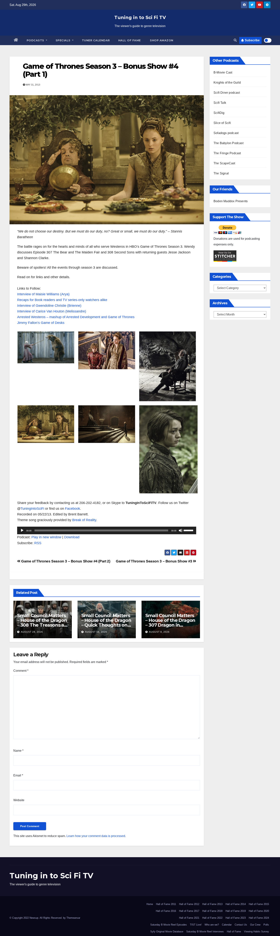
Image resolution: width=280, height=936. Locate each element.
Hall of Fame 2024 (259, 917)
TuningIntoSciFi (32, 508)
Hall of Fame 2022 (212, 917)
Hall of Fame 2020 (259, 911)
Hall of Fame (129, 40)
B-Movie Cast (223, 72)
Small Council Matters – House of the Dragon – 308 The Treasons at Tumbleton (42, 623)
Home (149, 904)
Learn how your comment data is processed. (96, 836)
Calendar (227, 924)
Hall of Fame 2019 (236, 911)
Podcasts (36, 40)
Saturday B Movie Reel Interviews (205, 931)
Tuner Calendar (96, 40)
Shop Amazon (161, 40)
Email (18, 775)
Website (18, 800)
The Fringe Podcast (227, 153)
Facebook (72, 508)
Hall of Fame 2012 (189, 904)
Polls (266, 924)
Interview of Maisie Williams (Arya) (43, 294)
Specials (63, 40)
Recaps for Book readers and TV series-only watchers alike (62, 300)
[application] (106, 530)
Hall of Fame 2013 (212, 904)
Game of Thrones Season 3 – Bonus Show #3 (154, 561)
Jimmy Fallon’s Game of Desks (40, 323)
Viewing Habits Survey (256, 931)
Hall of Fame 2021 (189, 917)
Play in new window (46, 537)
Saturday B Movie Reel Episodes (168, 924)
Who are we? (212, 924)
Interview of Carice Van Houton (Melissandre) (51, 311)
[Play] (22, 530)
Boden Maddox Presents (231, 201)
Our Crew (255, 924)
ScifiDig (219, 112)
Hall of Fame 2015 (259, 904)
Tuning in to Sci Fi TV (140, 17)
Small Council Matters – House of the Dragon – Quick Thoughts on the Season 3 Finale (106, 623)
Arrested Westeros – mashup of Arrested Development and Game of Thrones (75, 317)
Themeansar (73, 917)
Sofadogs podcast (226, 133)
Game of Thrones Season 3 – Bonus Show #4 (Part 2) (65, 561)
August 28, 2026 (32, 632)
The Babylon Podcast (228, 143)
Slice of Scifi (222, 123)
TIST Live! (196, 924)
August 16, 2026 (96, 632)
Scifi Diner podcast (227, 92)
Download (71, 537)
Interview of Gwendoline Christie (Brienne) (49, 305)
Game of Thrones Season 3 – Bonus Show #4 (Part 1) (100, 70)
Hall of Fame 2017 (189, 911)
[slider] (189, 530)
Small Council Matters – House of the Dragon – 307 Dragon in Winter (170, 623)
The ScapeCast (224, 163)
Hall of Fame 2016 (166, 911)
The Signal (221, 173)
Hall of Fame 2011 (166, 904)
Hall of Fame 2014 (236, 904)
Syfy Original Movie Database (166, 931)
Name (18, 750)
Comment (20, 670)
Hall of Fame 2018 (212, 911)
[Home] (16, 40)
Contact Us (241, 924)
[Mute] (180, 530)
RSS (37, 543)
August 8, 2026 (159, 632)
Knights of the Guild (227, 82)
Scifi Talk (220, 102)
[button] (235, 40)
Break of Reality (84, 520)
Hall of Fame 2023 (236, 917)
